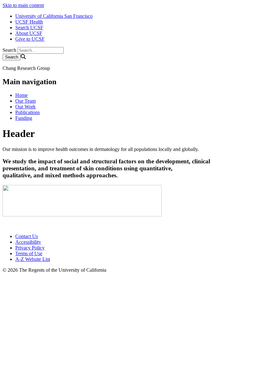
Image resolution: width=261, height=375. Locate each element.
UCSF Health (29, 21)
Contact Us (26, 236)
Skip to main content (23, 5)
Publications (27, 112)
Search (9, 50)
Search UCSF (29, 27)
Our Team (25, 101)
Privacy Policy (30, 247)
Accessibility (28, 242)
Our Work (25, 106)
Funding (23, 118)
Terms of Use (28, 253)
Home (21, 95)
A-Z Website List (32, 259)
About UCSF (28, 33)
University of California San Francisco (54, 16)
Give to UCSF (30, 39)
